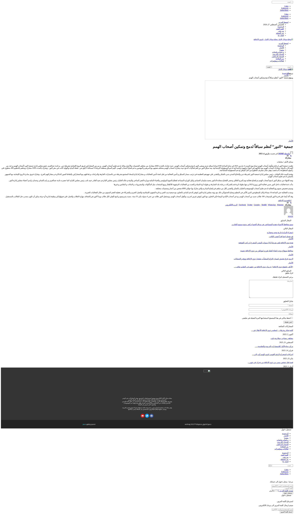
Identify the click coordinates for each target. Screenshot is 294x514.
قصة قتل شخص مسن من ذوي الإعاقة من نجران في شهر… (270, 362)
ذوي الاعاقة (282, 200)
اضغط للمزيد (283, 22)
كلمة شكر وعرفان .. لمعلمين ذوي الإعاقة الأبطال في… (272, 330)
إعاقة (289, 200)
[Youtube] (142, 416)
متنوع (282, 50)
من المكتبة (280, 59)
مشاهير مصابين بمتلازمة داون (282, 338)
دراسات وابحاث (278, 52)
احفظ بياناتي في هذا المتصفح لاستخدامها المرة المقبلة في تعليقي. (266, 318)
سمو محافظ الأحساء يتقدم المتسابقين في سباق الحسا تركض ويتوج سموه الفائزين (262, 224)
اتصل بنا (281, 35)
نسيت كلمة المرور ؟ (285, 491)
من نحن (281, 31)
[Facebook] (151, 416)
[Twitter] (147, 416)
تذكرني (271, 491)
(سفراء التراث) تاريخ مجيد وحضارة (280, 232)
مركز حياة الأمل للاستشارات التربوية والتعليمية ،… (274, 346)
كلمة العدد (280, 29)
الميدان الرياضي (278, 56)
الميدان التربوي (278, 54)
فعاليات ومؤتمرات (277, 61)
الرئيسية (281, 27)
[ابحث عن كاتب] (288, 214)
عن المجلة (280, 33)
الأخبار (281, 48)
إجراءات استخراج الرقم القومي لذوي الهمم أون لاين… (272, 354)
